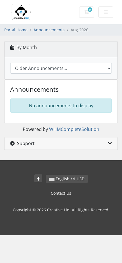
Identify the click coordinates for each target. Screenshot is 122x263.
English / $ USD (69, 178)
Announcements (49, 29)
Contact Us (61, 193)
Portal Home (16, 29)
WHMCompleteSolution (74, 129)
